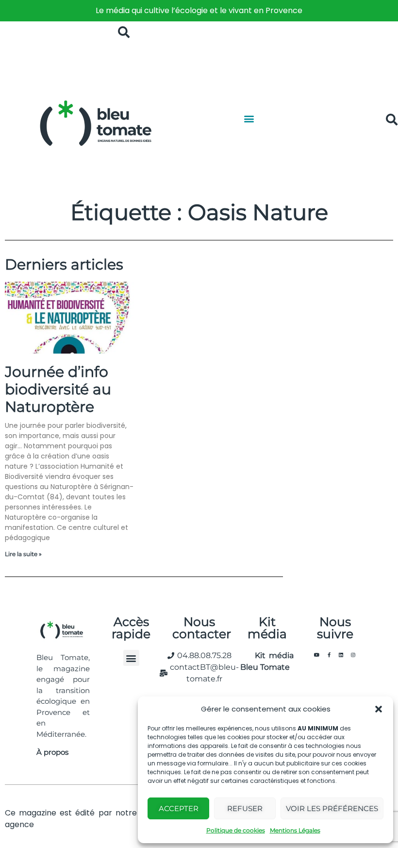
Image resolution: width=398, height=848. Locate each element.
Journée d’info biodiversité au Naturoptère (58, 389)
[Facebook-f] (329, 655)
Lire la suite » (23, 554)
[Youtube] (317, 655)
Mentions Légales (295, 830)
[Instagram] (353, 655)
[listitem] (199, 11)
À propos (52, 752)
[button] (378, 709)
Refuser (245, 808)
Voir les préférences (332, 808)
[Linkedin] (341, 655)
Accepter (179, 808)
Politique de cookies (235, 830)
